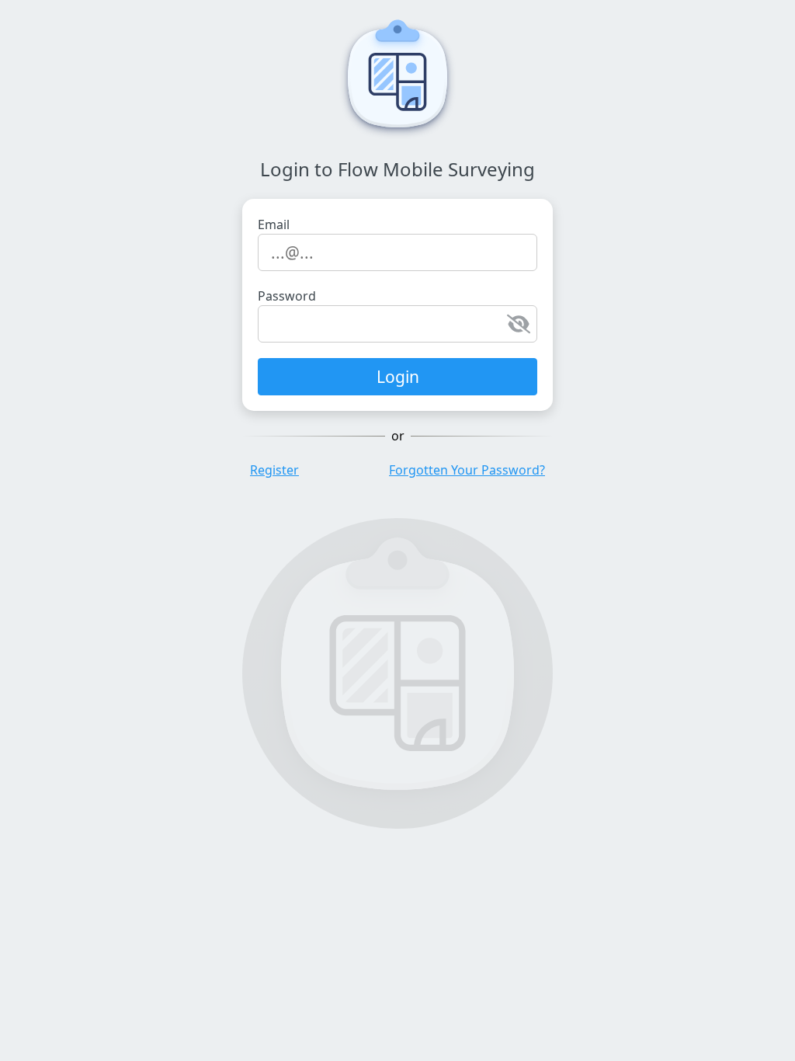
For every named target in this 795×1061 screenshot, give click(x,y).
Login (398, 377)
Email (274, 224)
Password (287, 295)
